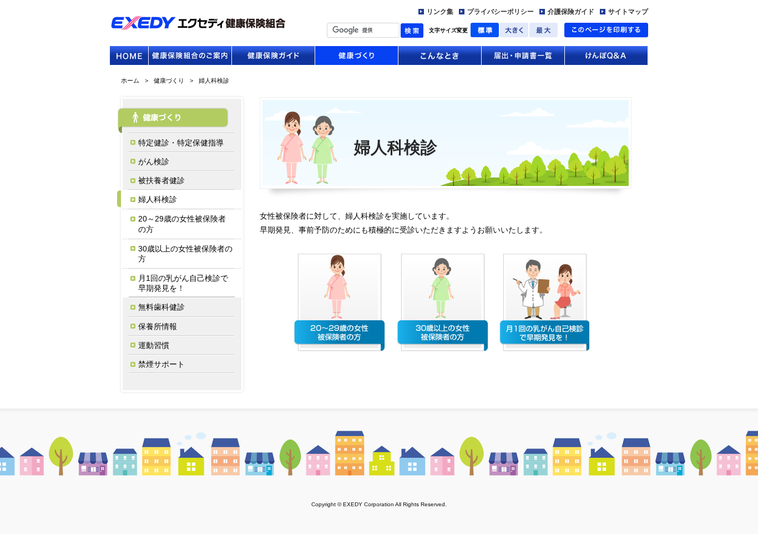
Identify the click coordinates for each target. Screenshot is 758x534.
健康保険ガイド (273, 55)
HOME (129, 55)
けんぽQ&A (606, 55)
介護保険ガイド (571, 12)
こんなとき (439, 55)
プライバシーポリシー (500, 12)
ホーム (130, 80)
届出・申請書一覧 (523, 55)
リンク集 (440, 12)
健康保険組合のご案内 (190, 55)
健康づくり (356, 55)
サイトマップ (628, 12)
